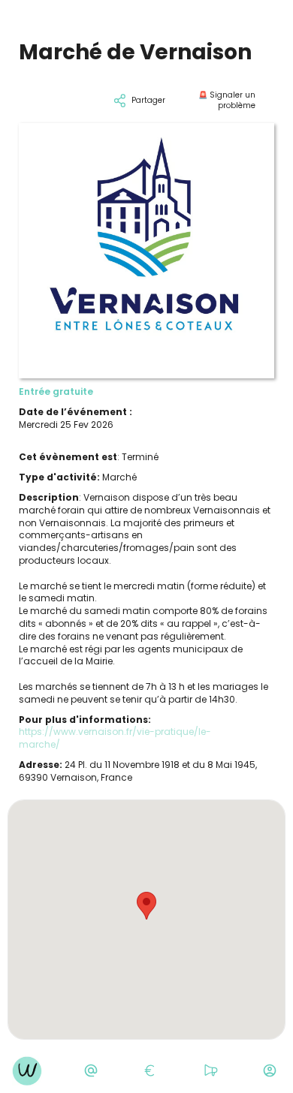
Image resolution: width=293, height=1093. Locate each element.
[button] (146, 906)
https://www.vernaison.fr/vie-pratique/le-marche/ (115, 738)
